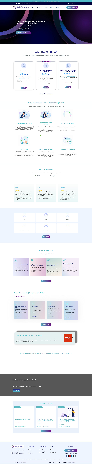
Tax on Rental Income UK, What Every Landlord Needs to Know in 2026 (67, 420)
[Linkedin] (71, 456)
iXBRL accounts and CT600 (45, 78)
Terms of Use (51, 462)
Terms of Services (67, 82)
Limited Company (43, 451)
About (51, 7)
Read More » (18, 421)
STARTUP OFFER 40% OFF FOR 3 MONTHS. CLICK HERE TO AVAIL (46, 1)
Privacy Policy (57, 462)
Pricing (32, 7)
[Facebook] (66, 456)
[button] (12, 193)
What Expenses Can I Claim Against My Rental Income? (45, 420)
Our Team (30, 452)
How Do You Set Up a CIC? (23, 419)
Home (29, 449)
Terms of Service (45, 83)
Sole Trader (42, 452)
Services (45, 7)
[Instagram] (73, 456)
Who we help (38, 7)
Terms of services (71, 462)
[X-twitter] (68, 456)
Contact (62, 7)
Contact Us (30, 453)
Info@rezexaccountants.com (24, 3)
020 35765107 (73, 3)
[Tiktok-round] (75, 456)
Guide (57, 7)
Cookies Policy (64, 462)
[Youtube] (70, 456)
